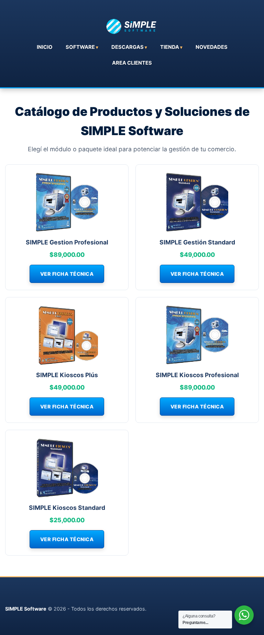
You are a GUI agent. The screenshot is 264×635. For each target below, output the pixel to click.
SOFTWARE (80, 47)
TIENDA (169, 47)
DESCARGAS (127, 47)
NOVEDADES (212, 47)
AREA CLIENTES (132, 63)
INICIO (45, 47)
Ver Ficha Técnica (67, 274)
